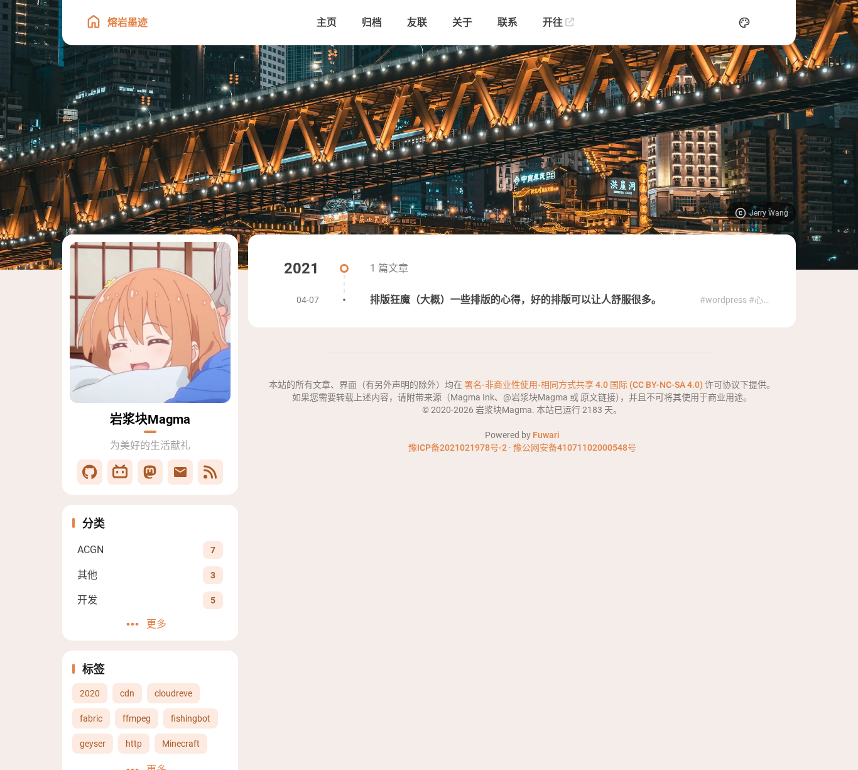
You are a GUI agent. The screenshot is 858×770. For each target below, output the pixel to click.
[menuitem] (772, 22)
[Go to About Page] (150, 322)
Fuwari (546, 435)
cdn (127, 693)
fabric (91, 718)
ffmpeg (136, 718)
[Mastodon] (150, 472)
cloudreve (173, 693)
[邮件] (180, 472)
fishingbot (190, 718)
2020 (90, 693)
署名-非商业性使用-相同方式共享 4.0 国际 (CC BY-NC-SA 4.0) (584, 385)
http (134, 744)
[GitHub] (89, 472)
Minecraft (181, 744)
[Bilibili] (120, 472)
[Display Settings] (744, 22)
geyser (93, 744)
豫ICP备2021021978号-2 (457, 448)
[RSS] (210, 472)
